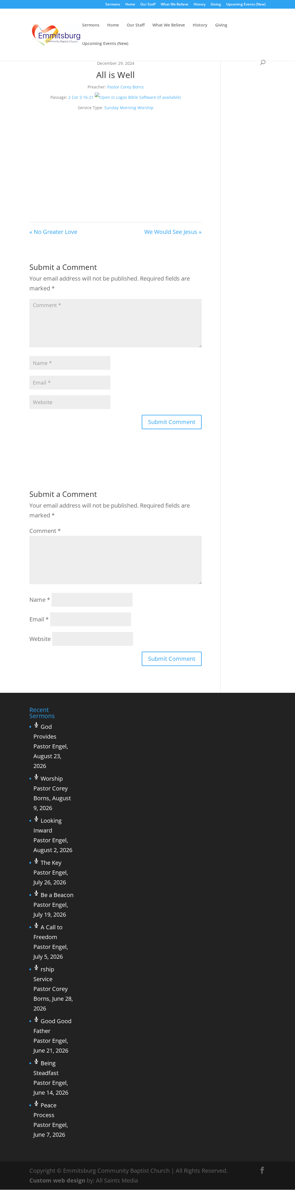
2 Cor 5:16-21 (81, 97)
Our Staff (148, 5)
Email (39, 619)
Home (130, 5)
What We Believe (174, 5)
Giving (216, 5)
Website (40, 639)
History (199, 5)
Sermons (112, 5)
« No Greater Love (53, 232)
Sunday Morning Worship (129, 107)
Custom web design (57, 1180)
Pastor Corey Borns (125, 87)
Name (39, 599)
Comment (45, 531)
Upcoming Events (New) (246, 5)
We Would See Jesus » (173, 232)
